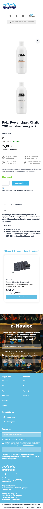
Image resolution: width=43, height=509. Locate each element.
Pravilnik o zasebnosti (28, 356)
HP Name (4, 325)
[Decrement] (3, 183)
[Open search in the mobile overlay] (21, 22)
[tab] (4, 204)
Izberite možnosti (22, 297)
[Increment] (8, 183)
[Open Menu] (29, 5)
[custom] (4, 417)
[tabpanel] (21, 223)
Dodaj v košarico (20, 183)
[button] (38, 41)
